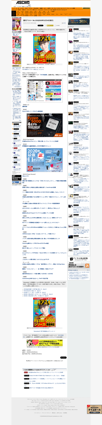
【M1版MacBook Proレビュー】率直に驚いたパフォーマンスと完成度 (45, 372)
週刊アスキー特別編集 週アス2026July (17, 50)
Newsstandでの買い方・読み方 (32, 290)
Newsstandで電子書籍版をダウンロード (44, 331)
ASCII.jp (22, 2)
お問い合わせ (59, 412)
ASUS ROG (27, 12)
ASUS (44, 11)
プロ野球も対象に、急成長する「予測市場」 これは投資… (16, 83)
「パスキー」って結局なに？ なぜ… (17, 131)
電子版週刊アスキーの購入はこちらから (33, 69)
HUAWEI (39, 12)
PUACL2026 (58, 9)
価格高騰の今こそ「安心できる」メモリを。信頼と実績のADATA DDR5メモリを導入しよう (81, 148)
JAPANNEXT (27, 15)
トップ (13, 8)
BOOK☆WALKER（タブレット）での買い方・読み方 (38, 294)
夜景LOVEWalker (54, 409)
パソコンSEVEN (35, 11)
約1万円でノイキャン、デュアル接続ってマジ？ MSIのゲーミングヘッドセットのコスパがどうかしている (81, 158)
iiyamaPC (26, 11)
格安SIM (19, 9)
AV (52, 8)
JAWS (18, 14)
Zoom (61, 14)
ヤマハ (57, 14)
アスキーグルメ (29, 9)
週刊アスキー (35, 9)
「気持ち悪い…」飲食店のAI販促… (17, 155)
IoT (18, 8)
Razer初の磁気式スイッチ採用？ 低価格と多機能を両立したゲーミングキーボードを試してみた (81, 127)
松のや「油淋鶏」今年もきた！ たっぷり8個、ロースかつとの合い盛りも (17, 98)
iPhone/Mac (36, 8)
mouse (22, 11)
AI (16, 8)
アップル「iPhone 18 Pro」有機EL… (17, 150)
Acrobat (22, 14)
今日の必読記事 (37, 408)
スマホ (58, 8)
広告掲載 (65, 412)
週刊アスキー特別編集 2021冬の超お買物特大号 (41, 387)
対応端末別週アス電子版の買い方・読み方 (35, 289)
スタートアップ (63, 8)
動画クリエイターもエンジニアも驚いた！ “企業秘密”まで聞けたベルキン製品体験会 (81, 77)
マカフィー (18, 15)
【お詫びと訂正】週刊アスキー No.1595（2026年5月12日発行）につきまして (79, 273)
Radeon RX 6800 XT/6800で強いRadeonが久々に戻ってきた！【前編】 (47, 375)
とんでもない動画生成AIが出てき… (17, 169)
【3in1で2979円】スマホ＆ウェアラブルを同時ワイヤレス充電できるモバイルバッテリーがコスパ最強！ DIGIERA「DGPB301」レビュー (81, 69)
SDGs (51, 9)
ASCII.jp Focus (16, 89)
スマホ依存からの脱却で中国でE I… (17, 160)
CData (44, 14)
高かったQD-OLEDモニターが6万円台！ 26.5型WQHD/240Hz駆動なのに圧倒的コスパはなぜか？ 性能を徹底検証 (81, 46)
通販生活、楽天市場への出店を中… (17, 126)
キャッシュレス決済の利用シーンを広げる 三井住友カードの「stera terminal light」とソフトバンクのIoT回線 (81, 180)
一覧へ (20, 120)
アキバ (55, 8)
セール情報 (72, 8)
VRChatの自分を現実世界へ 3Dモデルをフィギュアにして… (16, 68)
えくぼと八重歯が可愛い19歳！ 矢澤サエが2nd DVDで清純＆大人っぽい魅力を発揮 (17, 92)
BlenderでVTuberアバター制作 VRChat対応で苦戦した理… (16, 80)
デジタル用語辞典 (49, 408)
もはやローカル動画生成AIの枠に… (17, 145)
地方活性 (54, 9)
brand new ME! (57, 403)
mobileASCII (55, 408)
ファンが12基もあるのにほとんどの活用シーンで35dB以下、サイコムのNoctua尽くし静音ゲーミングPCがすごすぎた (81, 108)
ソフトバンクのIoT (66, 14)
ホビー (45, 8)
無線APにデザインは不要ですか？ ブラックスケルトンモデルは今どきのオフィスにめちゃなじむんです (82, 97)
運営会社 (54, 412)
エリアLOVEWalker (33, 409)
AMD (22, 12)
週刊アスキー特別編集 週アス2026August (17, 34)
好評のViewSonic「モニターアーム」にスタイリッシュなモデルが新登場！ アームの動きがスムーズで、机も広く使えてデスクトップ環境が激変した (81, 210)
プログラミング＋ (55, 406)
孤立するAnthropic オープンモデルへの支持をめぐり (16, 76)
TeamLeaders (40, 9)
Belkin (48, 12)
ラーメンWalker (26, 409)
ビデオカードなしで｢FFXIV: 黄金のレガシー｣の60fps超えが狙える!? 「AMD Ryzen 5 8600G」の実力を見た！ (81, 252)
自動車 (41, 8)
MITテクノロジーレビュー (62, 408)
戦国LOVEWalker (75, 409)
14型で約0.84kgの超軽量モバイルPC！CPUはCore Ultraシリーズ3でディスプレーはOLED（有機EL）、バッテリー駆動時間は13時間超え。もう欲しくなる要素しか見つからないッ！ (81, 137)
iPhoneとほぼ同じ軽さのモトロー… (17, 141)
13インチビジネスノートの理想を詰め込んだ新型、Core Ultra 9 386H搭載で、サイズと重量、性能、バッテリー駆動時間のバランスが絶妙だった (81, 168)
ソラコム (35, 14)
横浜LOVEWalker (40, 409)
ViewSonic (44, 12)
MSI (39, 11)
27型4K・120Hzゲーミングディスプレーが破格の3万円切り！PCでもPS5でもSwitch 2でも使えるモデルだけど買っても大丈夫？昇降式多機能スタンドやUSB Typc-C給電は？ (81, 243)
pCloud (40, 15)
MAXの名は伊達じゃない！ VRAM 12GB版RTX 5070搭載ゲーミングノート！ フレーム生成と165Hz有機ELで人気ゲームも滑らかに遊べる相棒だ (81, 36)
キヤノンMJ (22, 15)
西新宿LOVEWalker (47, 409)
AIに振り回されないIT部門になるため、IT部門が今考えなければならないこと (81, 118)
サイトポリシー (37, 412)
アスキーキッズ (14, 9)
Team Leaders (48, 406)
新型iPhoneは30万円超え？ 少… (17, 136)
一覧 (45, 25)
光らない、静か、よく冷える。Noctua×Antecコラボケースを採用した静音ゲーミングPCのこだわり (80, 85)
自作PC (49, 8)
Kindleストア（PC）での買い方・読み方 (35, 292)
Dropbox (39, 14)
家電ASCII (24, 9)
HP (48, 11)
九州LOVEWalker (61, 409)
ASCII (64, 23)
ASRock (35, 12)
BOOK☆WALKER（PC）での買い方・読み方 (36, 296)
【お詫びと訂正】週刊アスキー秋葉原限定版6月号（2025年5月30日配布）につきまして (78, 278)
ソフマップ (31, 15)
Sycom (31, 11)
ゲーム (68, 8)
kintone (26, 14)
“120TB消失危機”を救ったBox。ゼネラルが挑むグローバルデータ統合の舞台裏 (81, 201)
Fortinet (52, 14)
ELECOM (18, 12)
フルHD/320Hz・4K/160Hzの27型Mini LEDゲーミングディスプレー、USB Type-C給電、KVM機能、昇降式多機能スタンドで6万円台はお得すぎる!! (81, 57)
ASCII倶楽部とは (18, 86)
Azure (31, 14)
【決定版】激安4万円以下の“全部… (17, 164)
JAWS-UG (36, 402)
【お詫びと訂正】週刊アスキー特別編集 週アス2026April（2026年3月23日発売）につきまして (78, 275)
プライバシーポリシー (46, 412)
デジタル (30, 8)
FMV (18, 11)
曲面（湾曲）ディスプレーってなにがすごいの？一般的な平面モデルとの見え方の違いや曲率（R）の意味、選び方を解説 (81, 231)
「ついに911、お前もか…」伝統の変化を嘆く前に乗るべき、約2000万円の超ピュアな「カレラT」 (17, 104)
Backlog (48, 14)
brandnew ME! (35, 15)
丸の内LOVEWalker (67, 409)
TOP (28, 399)
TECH (26, 8)
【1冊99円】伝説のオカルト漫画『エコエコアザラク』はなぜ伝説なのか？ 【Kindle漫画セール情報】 (17, 111)
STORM (68, 400)
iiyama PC (47, 400)
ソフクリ (70, 14)
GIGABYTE (31, 12)
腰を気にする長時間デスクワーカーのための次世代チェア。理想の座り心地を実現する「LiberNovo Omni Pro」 (81, 220)
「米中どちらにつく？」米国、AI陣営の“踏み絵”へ (16, 72)
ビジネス (22, 8)
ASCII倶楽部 (86, 8)
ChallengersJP (64, 9)
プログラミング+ (47, 9)
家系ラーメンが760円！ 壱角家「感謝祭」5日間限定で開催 (17, 117)
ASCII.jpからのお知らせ (73, 270)
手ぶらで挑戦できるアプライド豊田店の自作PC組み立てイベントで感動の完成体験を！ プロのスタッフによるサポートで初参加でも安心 (81, 190)
